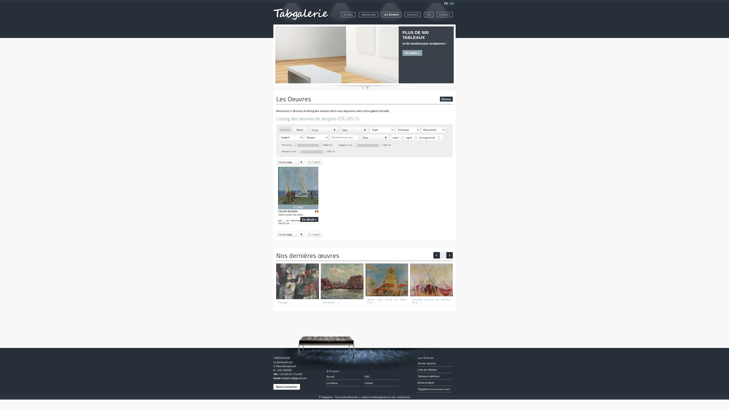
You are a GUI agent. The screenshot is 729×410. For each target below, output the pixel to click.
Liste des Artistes (427, 370)
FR (446, 3)
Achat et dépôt (426, 383)
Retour (446, 99)
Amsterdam (329, 302)
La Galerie (332, 383)
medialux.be (403, 397)
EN (452, 3)
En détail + (309, 219)
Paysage (283, 302)
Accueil (348, 15)
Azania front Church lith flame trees (386, 301)
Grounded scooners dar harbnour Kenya (431, 301)
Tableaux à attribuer (429, 376)
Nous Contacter (286, 387)
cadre (395, 138)
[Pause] (443, 255)
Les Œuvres (391, 15)
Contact (444, 15)
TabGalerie (368, 15)
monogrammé (427, 138)
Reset (301, 130)
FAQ (428, 15)
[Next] (436, 255)
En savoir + (412, 53)
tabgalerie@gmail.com (294, 378)
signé (409, 138)
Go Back (285, 130)
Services (412, 15)
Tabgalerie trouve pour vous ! (434, 389)
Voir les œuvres (427, 363)
